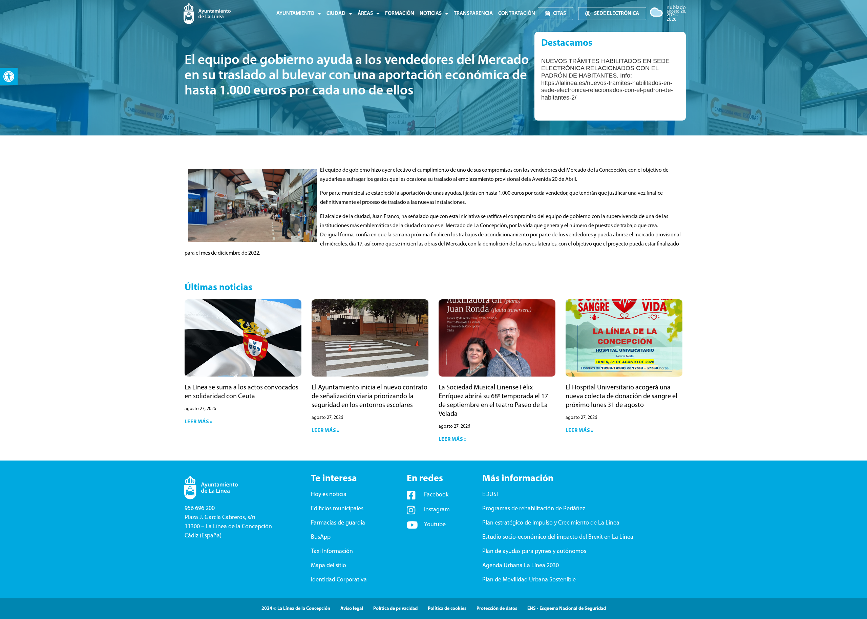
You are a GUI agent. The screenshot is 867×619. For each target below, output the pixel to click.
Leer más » (198, 422)
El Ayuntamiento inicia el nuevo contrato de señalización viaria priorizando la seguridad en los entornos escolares (369, 396)
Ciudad (335, 13)
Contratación (516, 13)
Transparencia (473, 13)
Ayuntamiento (295, 13)
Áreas (365, 13)
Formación (399, 13)
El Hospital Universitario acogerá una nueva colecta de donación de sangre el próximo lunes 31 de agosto (621, 396)
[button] (9, 76)
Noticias (431, 13)
